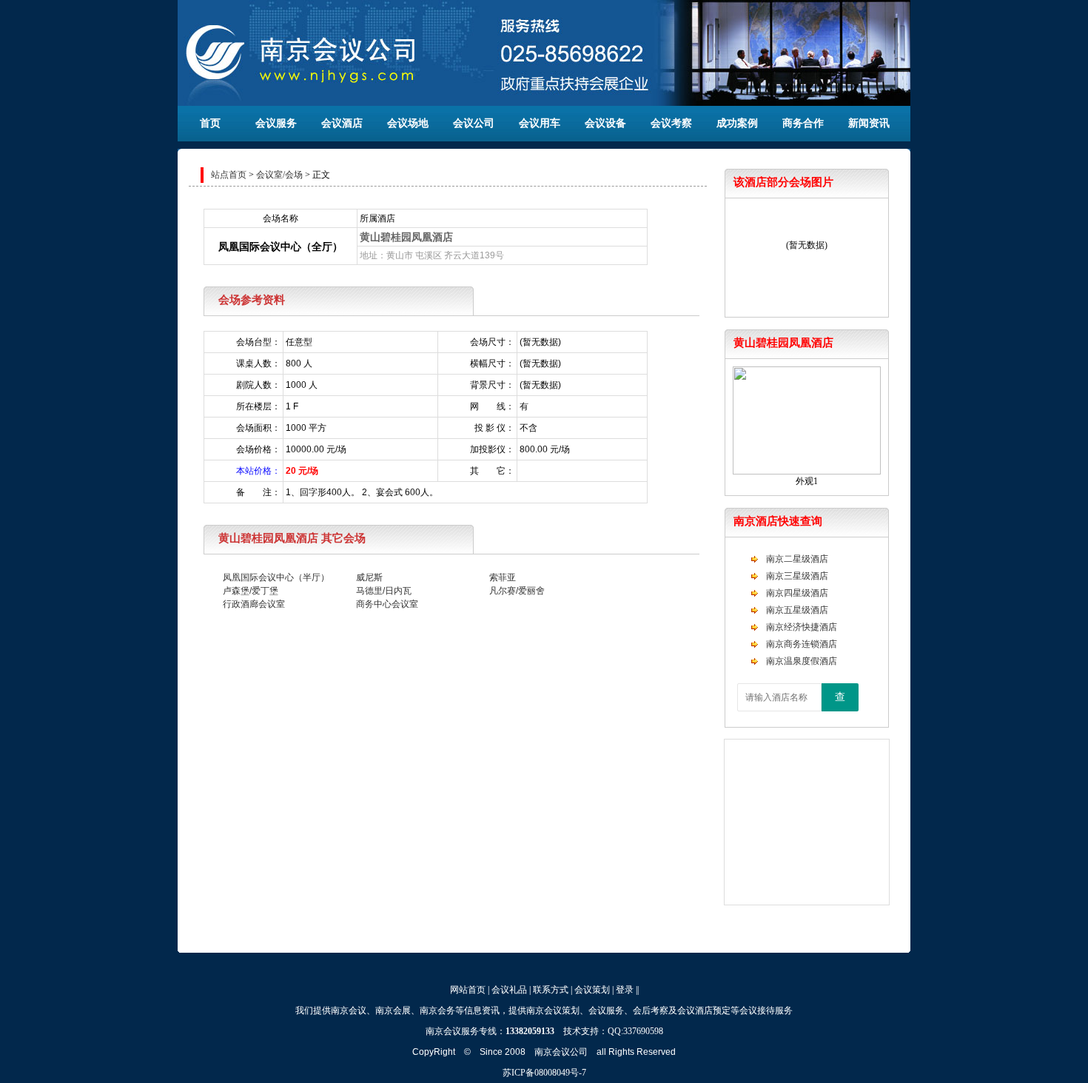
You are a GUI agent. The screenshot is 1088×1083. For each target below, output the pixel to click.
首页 (210, 123)
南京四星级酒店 (797, 593)
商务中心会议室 (387, 604)
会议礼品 (509, 990)
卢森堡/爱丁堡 (250, 591)
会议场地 (408, 123)
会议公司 (473, 123)
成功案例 (737, 123)
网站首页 (468, 990)
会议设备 (605, 123)
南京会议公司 (561, 1052)
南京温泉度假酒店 (801, 661)
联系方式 (550, 990)
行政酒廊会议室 (254, 604)
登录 (625, 990)
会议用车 (539, 123)
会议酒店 (342, 123)
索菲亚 (502, 577)
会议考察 (671, 123)
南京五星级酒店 (797, 610)
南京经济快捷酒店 (801, 627)
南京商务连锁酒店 (801, 644)
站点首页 (228, 175)
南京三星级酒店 (797, 576)
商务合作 (803, 123)
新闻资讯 (869, 123)
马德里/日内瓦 (384, 591)
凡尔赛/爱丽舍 (517, 591)
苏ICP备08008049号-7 (544, 1072)
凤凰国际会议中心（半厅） (276, 577)
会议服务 (276, 123)
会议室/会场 (279, 175)
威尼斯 (369, 577)
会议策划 (592, 990)
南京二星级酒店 (797, 559)
